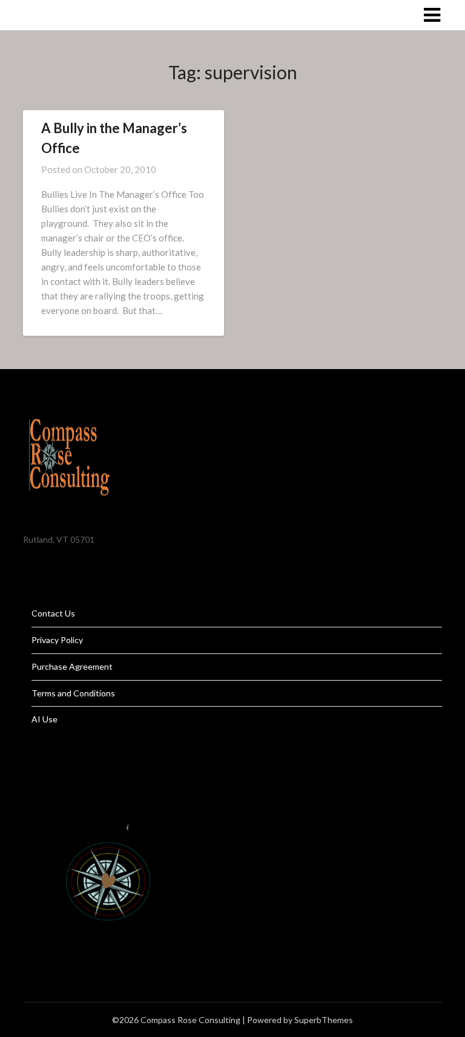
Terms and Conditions (73, 693)
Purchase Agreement (72, 666)
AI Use (44, 719)
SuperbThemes (323, 1020)
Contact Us (53, 613)
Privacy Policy (57, 640)
